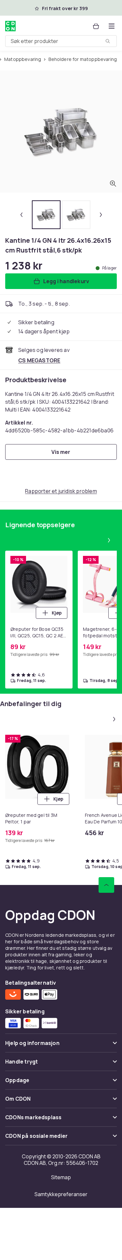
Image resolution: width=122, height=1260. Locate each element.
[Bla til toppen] (106, 885)
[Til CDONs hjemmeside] (10, 26)
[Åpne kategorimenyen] (111, 26)
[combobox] (61, 41)
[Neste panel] (109, 540)
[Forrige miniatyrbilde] (21, 215)
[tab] (46, 214)
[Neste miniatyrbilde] (101, 215)
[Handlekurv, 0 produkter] (96, 26)
